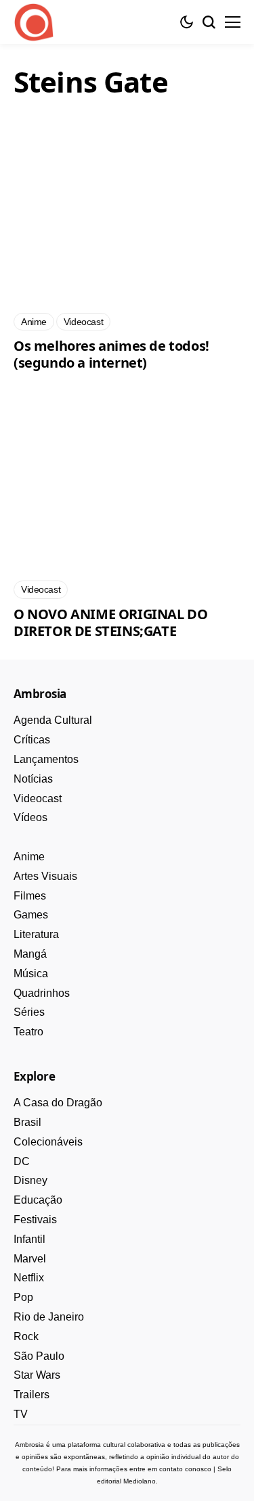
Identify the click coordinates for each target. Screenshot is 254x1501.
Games (31, 914)
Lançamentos (46, 759)
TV (21, 1414)
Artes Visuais (45, 876)
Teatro (28, 1031)
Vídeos (30, 817)
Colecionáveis (48, 1142)
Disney (30, 1180)
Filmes (30, 896)
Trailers (31, 1394)
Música (31, 973)
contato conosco (185, 1469)
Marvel (30, 1258)
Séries (29, 1012)
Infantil (29, 1239)
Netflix (29, 1277)
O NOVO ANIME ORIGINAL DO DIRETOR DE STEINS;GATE (110, 622)
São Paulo (39, 1356)
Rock (26, 1336)
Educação (38, 1200)
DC (22, 1161)
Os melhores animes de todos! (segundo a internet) (111, 354)
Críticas (32, 739)
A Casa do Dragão (58, 1102)
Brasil (27, 1122)
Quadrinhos (42, 993)
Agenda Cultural (53, 720)
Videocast (38, 798)
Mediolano (139, 1481)
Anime (29, 856)
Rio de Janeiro (49, 1317)
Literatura (36, 934)
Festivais (35, 1219)
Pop (23, 1297)
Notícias (33, 779)
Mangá (30, 954)
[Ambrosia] (34, 22)
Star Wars (37, 1375)
